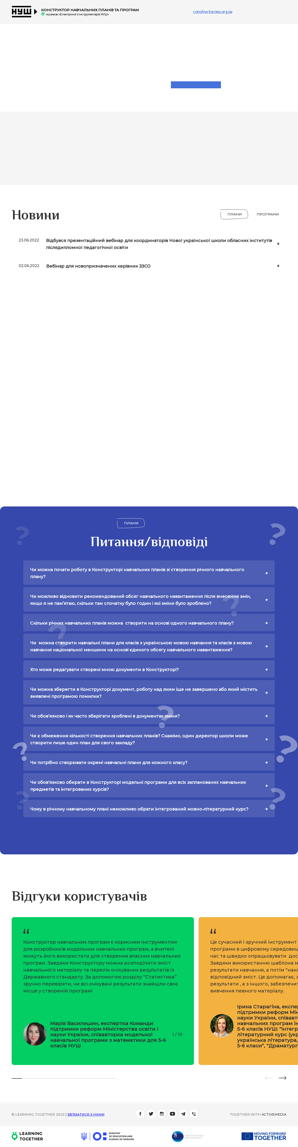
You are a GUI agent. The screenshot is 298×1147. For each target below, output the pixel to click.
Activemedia (274, 1114)
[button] (268, 1078)
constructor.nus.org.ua (212, 12)
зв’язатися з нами (86, 1114)
